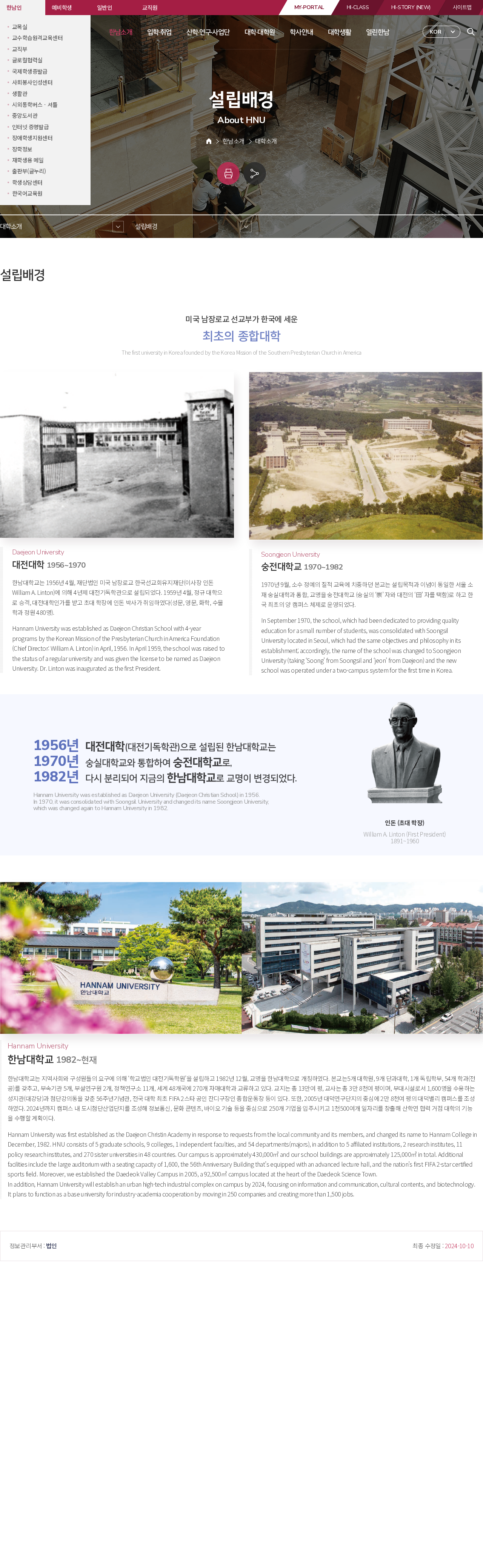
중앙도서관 (24, 115)
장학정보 (22, 149)
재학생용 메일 (28, 160)
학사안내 (301, 32)
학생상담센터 (27, 182)
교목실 (19, 27)
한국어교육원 (27, 193)
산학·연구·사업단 (208, 32)
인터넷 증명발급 (30, 127)
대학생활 (339, 32)
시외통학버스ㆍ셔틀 (35, 104)
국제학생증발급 (30, 71)
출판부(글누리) (29, 171)
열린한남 (377, 32)
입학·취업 (159, 32)
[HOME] (209, 141)
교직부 (19, 49)
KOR (435, 32)
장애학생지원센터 (32, 138)
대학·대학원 (260, 32)
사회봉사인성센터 (32, 82)
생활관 (19, 93)
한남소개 (120, 32)
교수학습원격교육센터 (37, 38)
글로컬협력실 (27, 60)
